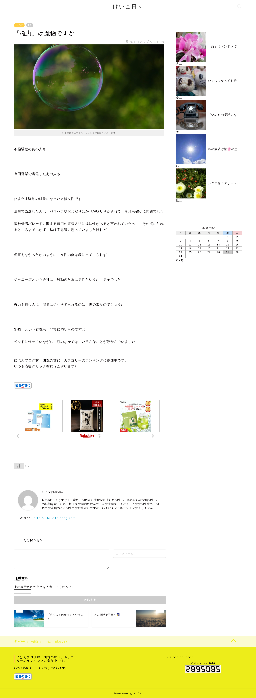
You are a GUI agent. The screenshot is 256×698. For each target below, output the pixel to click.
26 (199, 252)
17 (180, 248)
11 (190, 244)
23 (237, 248)
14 (218, 244)
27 (209, 252)
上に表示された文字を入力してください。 (44, 587)
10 (180, 244)
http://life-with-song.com (55, 518)
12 (199, 244)
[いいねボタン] (19, 466)
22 (227, 248)
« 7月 (180, 260)
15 (227, 244)
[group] (45, 673)
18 (190, 248)
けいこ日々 (128, 6)
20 (209, 248)
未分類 (19, 25)
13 (209, 244)
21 (218, 248)
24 (180, 252)
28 (218, 252)
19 (199, 248)
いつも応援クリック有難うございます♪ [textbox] (40, 668)
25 (190, 252)
